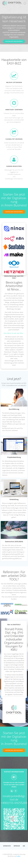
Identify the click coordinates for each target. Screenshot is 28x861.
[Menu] (25, 3)
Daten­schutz (7, 846)
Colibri (18, 856)
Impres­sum (17, 846)
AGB (24, 846)
